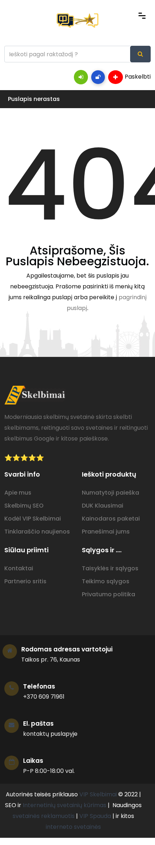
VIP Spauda (95, 816)
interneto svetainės (73, 827)
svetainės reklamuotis (44, 816)
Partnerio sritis (25, 581)
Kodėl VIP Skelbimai (32, 518)
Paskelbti (138, 76)
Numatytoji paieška (110, 492)
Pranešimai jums (106, 531)
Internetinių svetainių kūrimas (64, 805)
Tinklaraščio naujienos (37, 531)
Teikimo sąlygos (105, 581)
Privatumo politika (108, 594)
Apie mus (17, 492)
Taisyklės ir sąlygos (110, 568)
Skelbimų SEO (24, 505)
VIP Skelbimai (98, 794)
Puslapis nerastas (34, 99)
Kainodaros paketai (111, 518)
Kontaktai (18, 568)
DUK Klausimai (102, 505)
